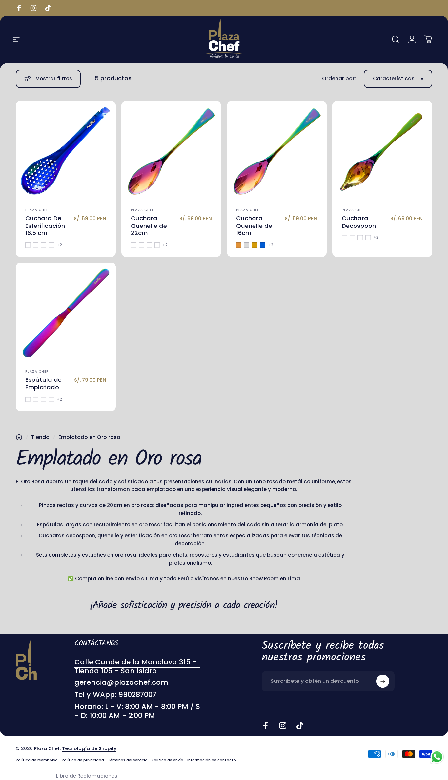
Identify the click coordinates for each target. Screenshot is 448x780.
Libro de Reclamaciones (86, 775)
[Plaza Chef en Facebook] (266, 725)
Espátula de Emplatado (43, 383)
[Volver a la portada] (19, 437)
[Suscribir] (382, 681)
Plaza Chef (36, 209)
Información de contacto (211, 760)
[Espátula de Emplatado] (66, 313)
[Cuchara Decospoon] (382, 151)
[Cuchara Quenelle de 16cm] (277, 151)
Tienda (40, 437)
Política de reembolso (37, 760)
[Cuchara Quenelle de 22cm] (171, 151)
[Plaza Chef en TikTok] (300, 725)
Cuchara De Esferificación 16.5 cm (45, 225)
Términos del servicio (128, 760)
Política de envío (167, 760)
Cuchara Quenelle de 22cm (149, 225)
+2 (59, 245)
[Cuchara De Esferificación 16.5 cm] (66, 151)
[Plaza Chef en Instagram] (283, 725)
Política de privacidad (83, 760)
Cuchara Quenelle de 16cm (254, 225)
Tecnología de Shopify (89, 748)
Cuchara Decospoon (359, 222)
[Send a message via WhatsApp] (437, 757)
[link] (137, 711)
